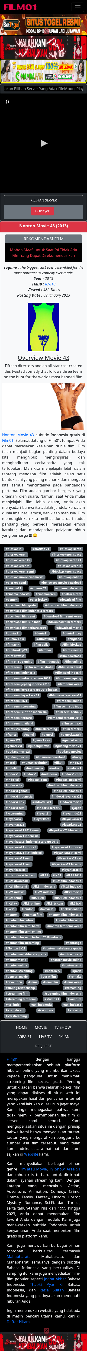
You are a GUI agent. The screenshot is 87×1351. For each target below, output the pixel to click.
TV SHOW (62, 1027)
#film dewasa (15, 656)
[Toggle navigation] (77, 7)
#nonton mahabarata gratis (62, 948)
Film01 (7, 440)
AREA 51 (24, 1036)
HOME (21, 1027)
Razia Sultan (51, 1290)
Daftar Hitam (18, 1321)
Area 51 (73, 1169)
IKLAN (64, 1036)
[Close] (46, 31)
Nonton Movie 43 (18, 434)
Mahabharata (19, 1256)
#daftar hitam (71, 594)
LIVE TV (45, 1036)
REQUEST (43, 1046)
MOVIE (41, 1027)
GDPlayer (42, 211)
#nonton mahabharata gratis (26, 954)
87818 (50, 284)
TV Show (56, 1169)
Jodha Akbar (55, 1278)
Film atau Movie (33, 1169)
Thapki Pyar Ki (46, 1284)
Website (31, 1154)
